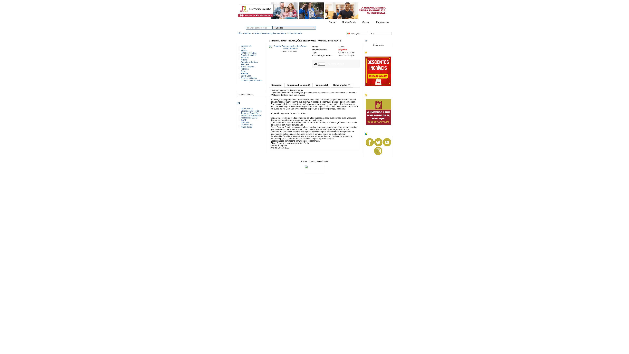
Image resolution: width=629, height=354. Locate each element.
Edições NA (246, 46)
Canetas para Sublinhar (251, 80)
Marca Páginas (247, 67)
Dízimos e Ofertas (249, 78)
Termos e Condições (250, 113)
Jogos (243, 71)
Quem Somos (247, 109)
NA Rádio (245, 122)
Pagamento (382, 22)
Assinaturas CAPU (249, 118)
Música (244, 60)
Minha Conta (349, 22)
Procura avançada (339, 28)
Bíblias (244, 50)
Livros (243, 48)
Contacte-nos (247, 125)
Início (315, 22)
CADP (244, 120)
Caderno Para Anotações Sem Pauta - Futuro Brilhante (277, 33)
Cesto (365, 22)
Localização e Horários (251, 111)
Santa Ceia (246, 76)
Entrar (332, 22)
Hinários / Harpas (249, 53)
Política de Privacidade (251, 115)
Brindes (247, 33)
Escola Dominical (249, 55)
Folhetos (245, 69)
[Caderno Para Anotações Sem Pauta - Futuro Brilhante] (289, 48)
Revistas (245, 57)
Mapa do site (246, 127)
